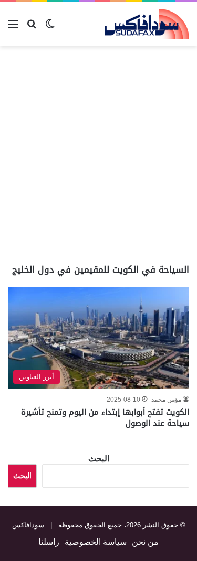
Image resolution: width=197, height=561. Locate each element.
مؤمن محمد (166, 399)
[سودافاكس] (147, 24)
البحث (98, 458)
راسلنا (48, 541)
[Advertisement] (98, 155)
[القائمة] (13, 28)
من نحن (145, 541)
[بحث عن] (31, 28)
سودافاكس (28, 525)
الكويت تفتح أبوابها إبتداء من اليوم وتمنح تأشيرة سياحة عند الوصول (105, 417)
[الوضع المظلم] (50, 28)
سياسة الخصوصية (96, 541)
